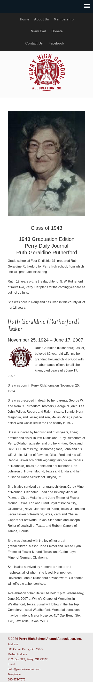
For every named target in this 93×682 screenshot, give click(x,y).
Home (24, 19)
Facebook (56, 43)
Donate (57, 31)
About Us (41, 19)
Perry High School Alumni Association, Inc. (46, 72)
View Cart (38, 31)
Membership (64, 19)
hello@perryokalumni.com (24, 669)
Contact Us (34, 43)
